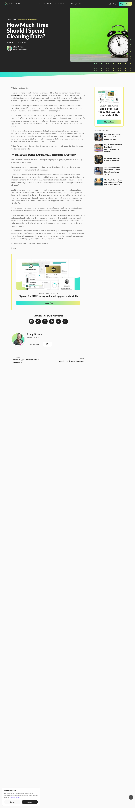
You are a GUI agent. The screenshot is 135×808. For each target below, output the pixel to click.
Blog (14, 19)
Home (9, 19)
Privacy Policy (15, 797)
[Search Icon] (110, 4)
